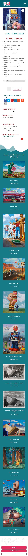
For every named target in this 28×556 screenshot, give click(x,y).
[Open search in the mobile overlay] (14, 111)
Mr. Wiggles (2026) (14, 472)
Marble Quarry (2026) (14, 439)
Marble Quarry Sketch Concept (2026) (14, 411)
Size (4, 81)
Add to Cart (17, 89)
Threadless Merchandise (9, 130)
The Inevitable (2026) (14, 529)
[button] (22, 10)
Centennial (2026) (14, 283)
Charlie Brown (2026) (14, 316)
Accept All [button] (14, 547)
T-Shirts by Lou (7, 128)
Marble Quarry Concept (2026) (14, 383)
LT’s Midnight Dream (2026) (14, 356)
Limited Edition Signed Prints (10, 126)
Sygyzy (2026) (14, 499)
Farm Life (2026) (14, 180)
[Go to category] (22, 139)
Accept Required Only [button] (14, 550)
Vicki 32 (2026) (14, 206)
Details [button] (14, 554)
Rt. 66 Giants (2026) (14, 250)
